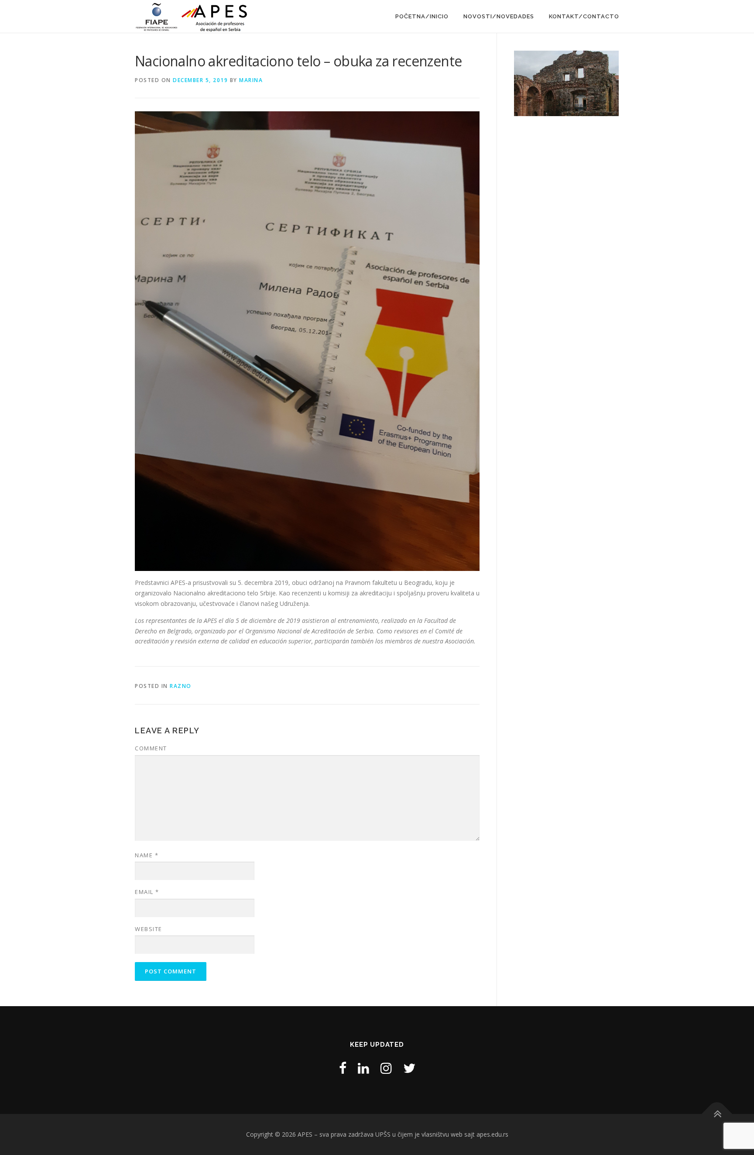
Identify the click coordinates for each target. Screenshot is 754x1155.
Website (148, 929)
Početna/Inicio (422, 16)
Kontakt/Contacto (584, 16)
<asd (498, 81)
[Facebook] (342, 1068)
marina (251, 80)
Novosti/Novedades (498, 16)
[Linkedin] (363, 1068)
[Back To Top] (717, 1114)
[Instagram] (386, 1068)
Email (147, 892)
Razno (181, 686)
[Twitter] (409, 1068)
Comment (151, 748)
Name (146, 855)
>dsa (634, 81)
